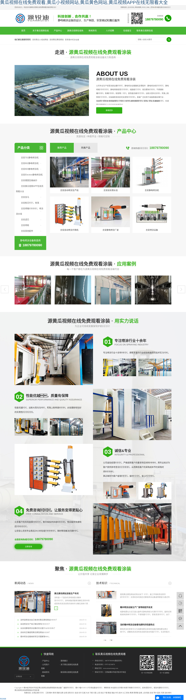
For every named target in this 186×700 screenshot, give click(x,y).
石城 (83, 693)
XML (148, 7)
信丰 (80, 693)
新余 (127, 693)
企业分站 (131, 7)
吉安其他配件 (27, 231)
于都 (91, 693)
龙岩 (166, 693)
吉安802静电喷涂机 (30, 163)
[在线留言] (180, 618)
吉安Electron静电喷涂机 (32, 175)
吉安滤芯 (25, 220)
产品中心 (58, 31)
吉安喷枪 (25, 225)
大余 (87, 693)
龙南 (61, 693)
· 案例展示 (63, 661)
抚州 (120, 693)
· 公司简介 (45, 664)
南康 (58, 693)
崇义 (72, 693)
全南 (65, 693)
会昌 (76, 693)
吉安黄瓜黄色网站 (56, 40)
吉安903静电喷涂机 (30, 169)
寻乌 (116, 693)
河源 (162, 693)
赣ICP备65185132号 (82, 688)
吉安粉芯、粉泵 (30, 203)
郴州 (169, 693)
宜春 (140, 693)
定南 (69, 693)
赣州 (50, 693)
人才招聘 (110, 31)
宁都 (105, 693)
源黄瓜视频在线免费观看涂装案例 (75, 32)
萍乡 (155, 693)
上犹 (98, 693)
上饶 (144, 693)
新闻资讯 (93, 31)
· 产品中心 (45, 661)
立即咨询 (28, 547)
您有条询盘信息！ (161, 7)
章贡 (54, 693)
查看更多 (109, 110)
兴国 (94, 693)
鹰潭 (131, 693)
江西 (47, 693)
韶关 (158, 693)
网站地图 (138, 7)
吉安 (151, 693)
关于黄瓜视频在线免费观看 (41, 32)
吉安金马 (25, 197)
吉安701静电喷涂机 (30, 158)
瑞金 (113, 693)
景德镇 (135, 693)
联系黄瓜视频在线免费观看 (145, 32)
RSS (143, 7)
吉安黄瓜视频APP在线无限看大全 (29, 189)
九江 (124, 693)
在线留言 (127, 31)
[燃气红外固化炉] (51, 290)
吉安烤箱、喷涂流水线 (29, 211)
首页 (23, 31)
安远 (102, 693)
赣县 (109, 693)
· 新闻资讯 (45, 672)
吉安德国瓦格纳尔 (29, 180)
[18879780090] (180, 595)
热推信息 (124, 7)
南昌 (147, 693)
